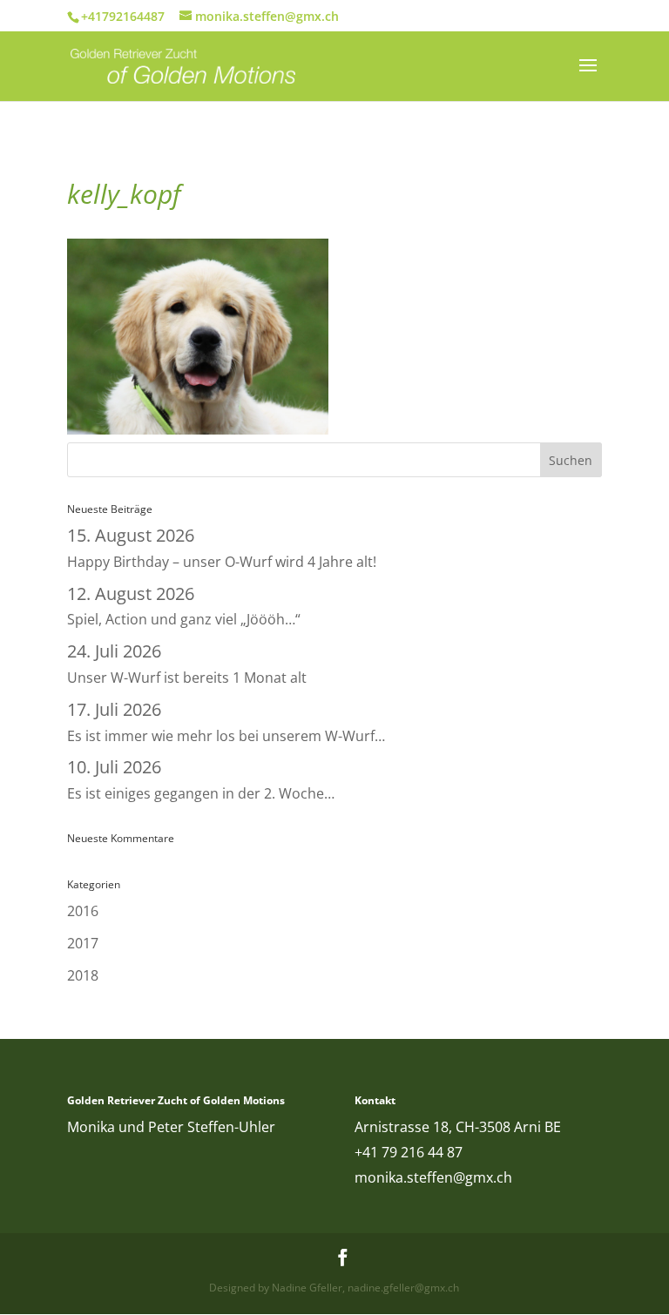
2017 (82, 943)
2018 (82, 975)
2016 (82, 910)
